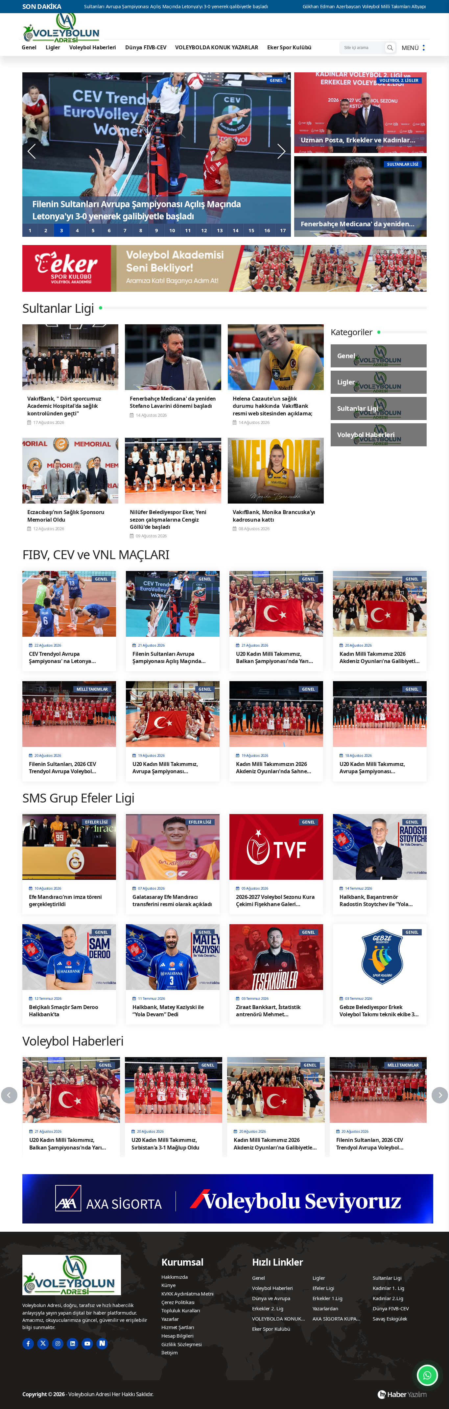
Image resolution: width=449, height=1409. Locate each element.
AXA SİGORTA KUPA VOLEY (335, 1319)
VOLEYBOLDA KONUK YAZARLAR (216, 47)
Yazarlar (169, 1319)
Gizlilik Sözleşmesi (181, 1344)
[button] (30, 230)
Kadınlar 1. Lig (388, 1288)
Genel (29, 47)
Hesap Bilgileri (177, 1335)
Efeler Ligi (323, 1288)
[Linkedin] (72, 1343)
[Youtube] (87, 1343)
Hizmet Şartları (177, 1327)
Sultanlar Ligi (387, 1277)
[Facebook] (28, 1343)
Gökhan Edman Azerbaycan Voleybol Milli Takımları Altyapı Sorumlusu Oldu (289, 6)
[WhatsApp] (427, 1375)
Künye (168, 1285)
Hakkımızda (174, 1276)
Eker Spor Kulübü (289, 47)
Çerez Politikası (178, 1302)
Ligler (53, 47)
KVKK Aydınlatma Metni (187, 1293)
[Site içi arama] (390, 48)
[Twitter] (43, 1343)
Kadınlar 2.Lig (388, 1298)
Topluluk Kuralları (180, 1310)
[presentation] (32, 151)
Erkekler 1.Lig (328, 1298)
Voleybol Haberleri (92, 47)
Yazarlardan (325, 1308)
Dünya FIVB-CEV (145, 47)
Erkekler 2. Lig (267, 1308)
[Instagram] (57, 1343)
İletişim (169, 1352)
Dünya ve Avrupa (271, 1298)
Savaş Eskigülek (390, 1318)
